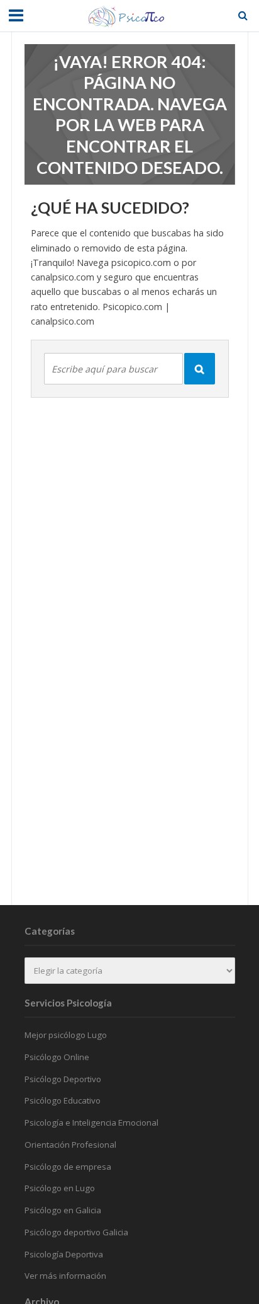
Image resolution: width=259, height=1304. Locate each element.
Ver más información (65, 1275)
